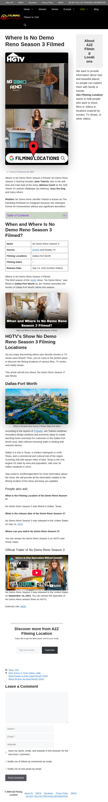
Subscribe (50, 650)
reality (33, 280)
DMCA (20, 3)
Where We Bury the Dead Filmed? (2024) (26, 679)
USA (82, 9)
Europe (67, 9)
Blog (96, 9)
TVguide (38, 431)
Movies (42, 9)
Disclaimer (33, 3)
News (27, 9)
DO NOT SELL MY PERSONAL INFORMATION (87, 3)
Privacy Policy (47, 3)
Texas (11, 670)
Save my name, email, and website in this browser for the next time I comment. (38, 752)
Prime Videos (29, 673)
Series (54, 9)
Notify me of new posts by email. (25, 769)
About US (9, 3)
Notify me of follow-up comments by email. (30, 761)
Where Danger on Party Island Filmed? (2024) (28, 676)
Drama (35, 250)
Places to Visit (31, 17)
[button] (25, 25)
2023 (20, 524)
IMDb (23, 606)
